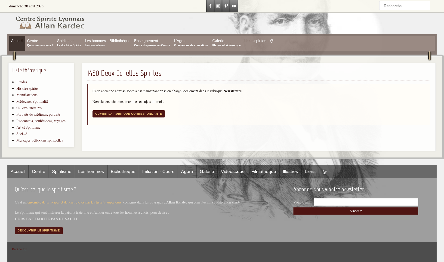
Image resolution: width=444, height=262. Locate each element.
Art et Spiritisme (28, 127)
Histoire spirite (27, 88)
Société (21, 133)
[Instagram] (218, 6)
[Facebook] (210, 6)
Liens (310, 171)
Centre (38, 171)
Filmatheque (263, 171)
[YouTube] (234, 6)
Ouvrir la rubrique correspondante (128, 113)
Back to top (19, 249)
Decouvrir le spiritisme (39, 230)
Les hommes (91, 171)
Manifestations (26, 94)
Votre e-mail (302, 202)
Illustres (290, 171)
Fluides (21, 81)
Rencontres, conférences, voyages (40, 120)
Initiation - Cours (158, 171)
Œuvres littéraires (29, 107)
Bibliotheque (123, 171)
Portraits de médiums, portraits (38, 114)
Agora (187, 171)
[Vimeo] (226, 6)
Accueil (18, 171)
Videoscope (233, 171)
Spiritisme (61, 171)
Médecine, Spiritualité (32, 101)
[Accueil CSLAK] (46, 23)
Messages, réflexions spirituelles (39, 140)
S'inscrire (356, 211)
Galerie (207, 171)
